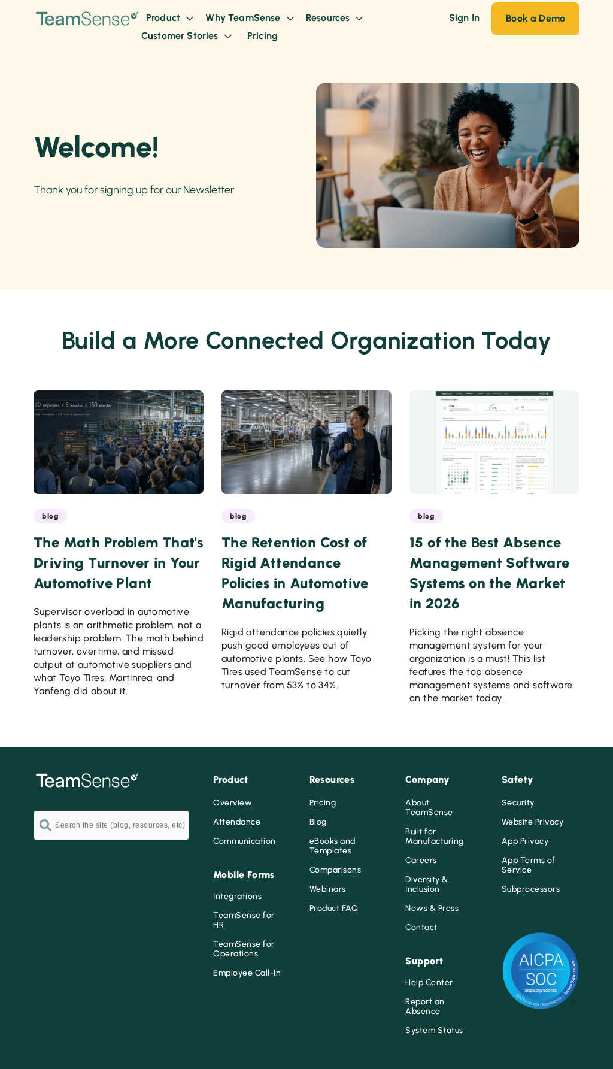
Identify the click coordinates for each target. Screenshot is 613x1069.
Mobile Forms (244, 874)
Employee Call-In (247, 973)
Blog (318, 822)
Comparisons (335, 870)
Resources (329, 17)
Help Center (429, 983)
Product (164, 17)
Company (427, 779)
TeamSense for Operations (244, 949)
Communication (244, 841)
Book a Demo (535, 18)
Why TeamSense (244, 17)
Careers (421, 860)
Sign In (464, 17)
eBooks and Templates (332, 846)
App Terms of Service (529, 865)
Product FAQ (334, 908)
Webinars (327, 889)
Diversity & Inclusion (426, 884)
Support (424, 961)
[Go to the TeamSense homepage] (87, 27)
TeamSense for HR (244, 920)
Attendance (236, 822)
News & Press (432, 908)
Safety (517, 779)
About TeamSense (429, 807)
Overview (232, 803)
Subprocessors (531, 889)
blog (50, 516)
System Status (434, 1030)
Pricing (322, 803)
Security (518, 803)
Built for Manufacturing (434, 836)
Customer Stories (181, 35)
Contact (421, 927)
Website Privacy (533, 822)
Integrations (237, 896)
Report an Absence (425, 1006)
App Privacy (525, 841)
